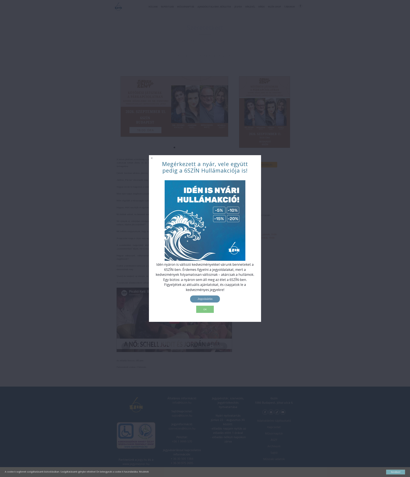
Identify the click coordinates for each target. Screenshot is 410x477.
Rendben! (395, 471)
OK (205, 309)
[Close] (152, 158)
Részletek (144, 471)
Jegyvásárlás (205, 299)
